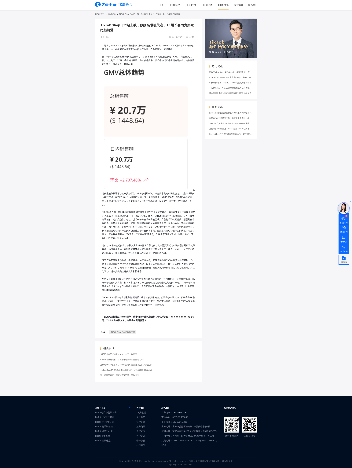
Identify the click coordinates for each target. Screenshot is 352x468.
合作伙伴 (140, 440)
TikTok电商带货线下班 (106, 412)
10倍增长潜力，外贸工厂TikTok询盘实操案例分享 (230, 83)
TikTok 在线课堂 (103, 440)
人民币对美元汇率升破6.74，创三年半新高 (118, 354)
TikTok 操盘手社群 (104, 431)
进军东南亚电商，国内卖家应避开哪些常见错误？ (230, 93)
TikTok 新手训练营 (104, 426)
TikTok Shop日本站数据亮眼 (123, 332)
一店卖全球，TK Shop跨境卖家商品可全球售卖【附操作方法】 (236, 88)
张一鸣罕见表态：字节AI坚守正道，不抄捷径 (119, 375)
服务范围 (140, 426)
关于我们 (140, 417)
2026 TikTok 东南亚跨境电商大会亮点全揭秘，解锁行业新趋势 (235, 77)
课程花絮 (140, 422)
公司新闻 (140, 445)
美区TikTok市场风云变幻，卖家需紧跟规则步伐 (229, 118)
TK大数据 (141, 412)
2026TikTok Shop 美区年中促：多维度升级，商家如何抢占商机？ (237, 72)
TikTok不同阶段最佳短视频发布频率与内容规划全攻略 (232, 113)
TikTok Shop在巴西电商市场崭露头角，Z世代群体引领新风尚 (126, 370)
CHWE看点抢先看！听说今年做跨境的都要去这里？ (122, 359)
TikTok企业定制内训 (104, 422)
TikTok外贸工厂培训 (104, 417)
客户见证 (140, 436)
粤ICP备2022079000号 (180, 464)
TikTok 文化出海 (103, 436)
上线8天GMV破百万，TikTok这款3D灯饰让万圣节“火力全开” (126, 365)
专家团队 (140, 431)
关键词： (103, 332)
